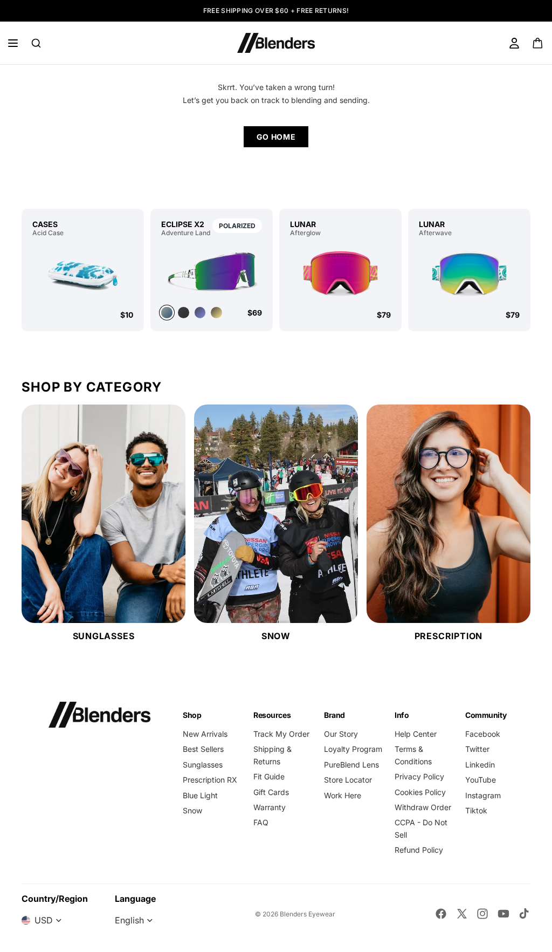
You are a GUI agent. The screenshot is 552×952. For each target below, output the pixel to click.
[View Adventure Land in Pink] (216, 312)
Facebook (482, 733)
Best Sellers (203, 749)
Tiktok (476, 810)
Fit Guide (269, 776)
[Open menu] (13, 43)
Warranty (269, 807)
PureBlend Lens (351, 764)
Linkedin (480, 764)
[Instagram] (482, 913)
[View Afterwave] (469, 273)
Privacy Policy (419, 776)
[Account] (514, 43)
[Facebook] (440, 913)
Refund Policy (419, 849)
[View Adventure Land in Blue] (200, 312)
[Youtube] (503, 913)
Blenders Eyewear (307, 914)
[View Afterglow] (340, 273)
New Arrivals (205, 733)
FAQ (260, 822)
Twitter (477, 749)
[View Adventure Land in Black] (183, 312)
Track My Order (281, 733)
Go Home (276, 136)
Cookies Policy (420, 792)
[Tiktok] (524, 913)
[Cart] (538, 43)
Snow (192, 810)
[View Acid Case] (82, 273)
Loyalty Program (353, 749)
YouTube (480, 779)
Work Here (342, 795)
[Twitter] (462, 913)
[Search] (36, 43)
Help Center (416, 733)
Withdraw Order (423, 807)
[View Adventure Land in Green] (211, 271)
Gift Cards (271, 792)
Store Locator (348, 779)
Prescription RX (210, 779)
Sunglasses (203, 764)
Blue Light (200, 795)
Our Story (341, 733)
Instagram (483, 795)
